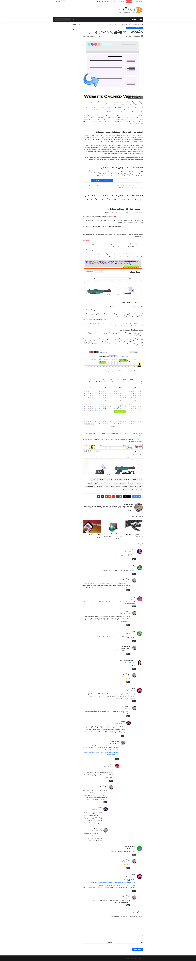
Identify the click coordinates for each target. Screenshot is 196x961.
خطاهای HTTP (100, 118)
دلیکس (106, 506)
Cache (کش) (132, 24)
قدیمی (89, 483)
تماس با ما (134, 19)
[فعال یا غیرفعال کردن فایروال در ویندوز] (113, 527)
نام (142, 936)
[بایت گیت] (131, 10)
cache (133, 480)
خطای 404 (131, 483)
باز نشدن (93, 480)
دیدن (115, 483)
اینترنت (137, 24)
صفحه (102, 483)
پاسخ (134, 559)
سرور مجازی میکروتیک (73, 29)
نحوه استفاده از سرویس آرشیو (125, 187)
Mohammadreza (130, 847)
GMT (115, 256)
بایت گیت (111, 506)
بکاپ (128, 28)
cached (126, 480)
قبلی (96, 483)
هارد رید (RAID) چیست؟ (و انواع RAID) (134, 535)
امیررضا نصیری (137, 36)
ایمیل (141, 942)
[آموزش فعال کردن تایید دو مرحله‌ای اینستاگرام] (92, 526)
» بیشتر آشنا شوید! (90, 508)
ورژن (123, 490)
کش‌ (129, 135)
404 (140, 480)
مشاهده (125, 486)
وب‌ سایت (110, 942)
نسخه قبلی (98, 486)
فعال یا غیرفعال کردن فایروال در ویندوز (113, 536)
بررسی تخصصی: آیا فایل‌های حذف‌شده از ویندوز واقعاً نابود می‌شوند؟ (110, 1)
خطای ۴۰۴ (110, 118)
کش (140, 486)
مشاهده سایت (115, 486)
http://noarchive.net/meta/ (113, 751)
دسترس (122, 483)
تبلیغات (140, 19)
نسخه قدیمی (89, 486)
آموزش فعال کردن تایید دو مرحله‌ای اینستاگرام (93, 534)
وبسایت (130, 490)
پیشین (139, 483)
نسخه (106, 486)
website (101, 480)
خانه (141, 24)
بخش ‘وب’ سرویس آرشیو (124, 324)
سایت (108, 483)
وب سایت (138, 490)
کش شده (132, 486)
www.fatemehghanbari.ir (127, 661)
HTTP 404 (118, 480)
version (109, 480)
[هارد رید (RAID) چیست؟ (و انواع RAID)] (133, 526)
